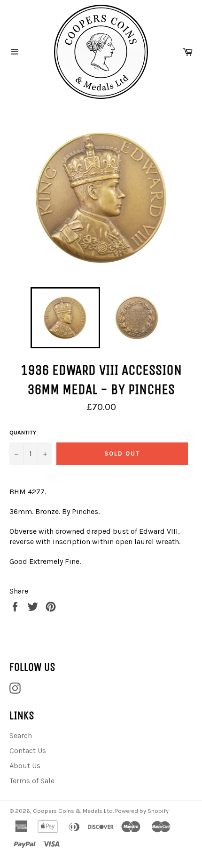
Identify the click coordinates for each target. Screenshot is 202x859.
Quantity (22, 432)
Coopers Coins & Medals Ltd (73, 810)
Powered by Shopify (142, 810)
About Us (24, 765)
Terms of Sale (31, 780)
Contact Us (27, 750)
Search (20, 735)
